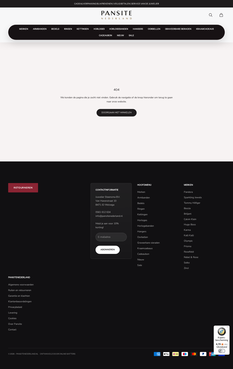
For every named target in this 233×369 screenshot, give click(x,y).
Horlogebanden (118, 29)
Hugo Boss (190, 224)
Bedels (55, 29)
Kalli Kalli (189, 235)
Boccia (187, 208)
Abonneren (107, 249)
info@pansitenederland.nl (109, 216)
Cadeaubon (105, 35)
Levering (12, 312)
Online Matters (67, 354)
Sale (131, 35)
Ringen (68, 29)
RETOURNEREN (23, 187)
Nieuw (120, 35)
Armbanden (40, 29)
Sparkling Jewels (193, 197)
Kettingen (83, 29)
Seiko (187, 262)
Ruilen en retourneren (19, 290)
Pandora (188, 192)
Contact (12, 329)
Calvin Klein (190, 219)
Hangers (138, 29)
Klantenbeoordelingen (20, 301)
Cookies (12, 318)
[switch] (221, 351)
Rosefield (189, 251)
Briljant (187, 213)
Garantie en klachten (19, 295)
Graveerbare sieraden (178, 29)
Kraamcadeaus (205, 29)
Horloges (99, 29)
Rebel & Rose (191, 257)
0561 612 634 (103, 212)
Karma (187, 230)
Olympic (188, 240)
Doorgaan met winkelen (116, 112)
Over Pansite (15, 324)
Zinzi (186, 268)
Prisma (187, 246)
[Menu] (227, 328)
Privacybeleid (15, 307)
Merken (23, 29)
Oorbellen (154, 29)
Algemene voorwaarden (21, 284)
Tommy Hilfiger (192, 203)
